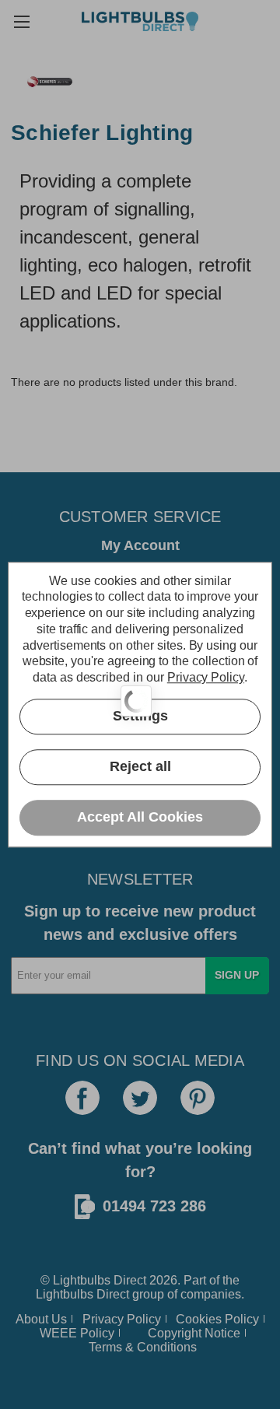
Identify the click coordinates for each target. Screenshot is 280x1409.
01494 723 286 (154, 1205)
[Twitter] (140, 1098)
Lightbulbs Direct (82, 1294)
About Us (41, 1319)
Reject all (140, 767)
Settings (140, 716)
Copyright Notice (194, 1333)
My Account (140, 545)
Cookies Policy (217, 1319)
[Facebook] (82, 1098)
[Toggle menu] (21, 21)
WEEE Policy (77, 1333)
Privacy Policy (121, 1319)
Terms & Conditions (143, 1347)
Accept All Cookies (140, 817)
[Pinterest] (197, 1098)
